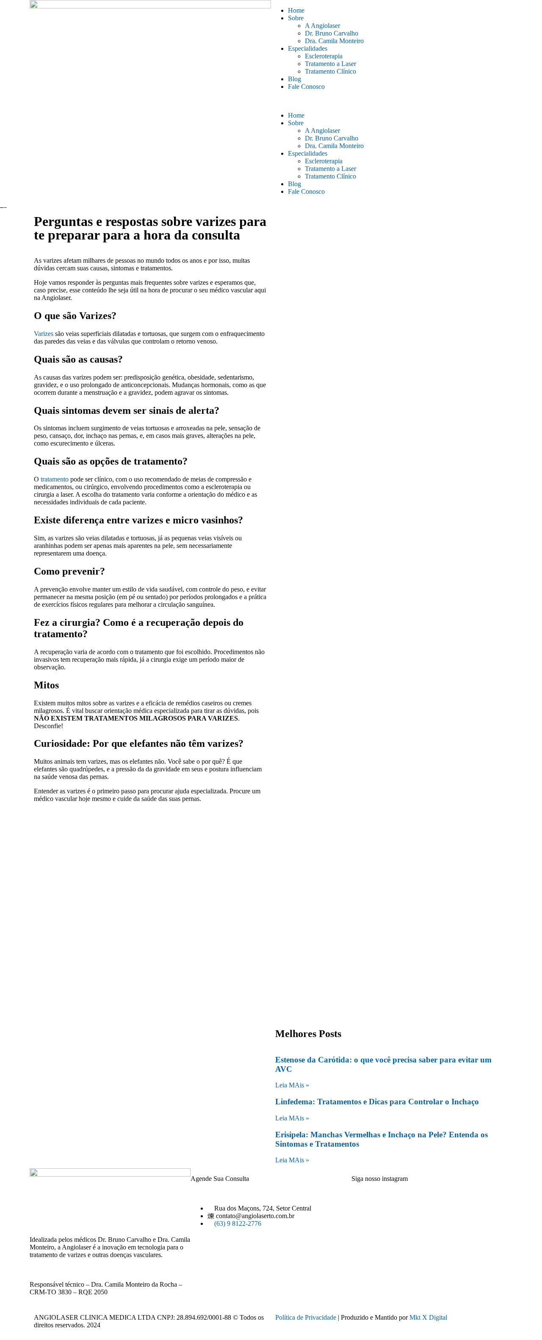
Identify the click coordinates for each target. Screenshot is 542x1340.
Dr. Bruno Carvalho (331, 33)
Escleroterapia (324, 56)
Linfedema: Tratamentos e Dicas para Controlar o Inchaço (377, 1101)
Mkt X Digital (428, 1317)
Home (296, 10)
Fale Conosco (306, 86)
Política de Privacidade (305, 1317)
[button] (391, 101)
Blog (294, 79)
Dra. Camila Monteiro (334, 40)
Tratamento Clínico (330, 71)
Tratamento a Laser (330, 63)
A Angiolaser (322, 25)
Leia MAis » (292, 1085)
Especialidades (307, 48)
